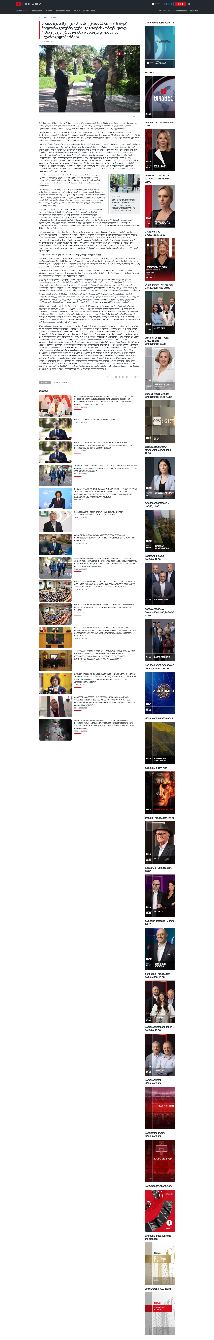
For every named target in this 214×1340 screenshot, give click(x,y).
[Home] (18, 4)
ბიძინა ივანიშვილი (61, 382)
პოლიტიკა (53, 17)
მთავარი (43, 17)
